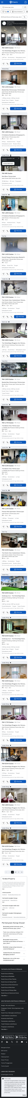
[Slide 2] (11, 43)
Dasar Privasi (5, 1060)
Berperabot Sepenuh (7, 917)
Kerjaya (3, 1053)
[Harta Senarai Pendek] (24, 28)
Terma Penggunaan (6, 1063)
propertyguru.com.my (7, 1074)
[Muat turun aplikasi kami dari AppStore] (7, 1037)
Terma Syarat (5, 1066)
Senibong (4, 894)
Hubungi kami (5, 1057)
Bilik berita (4, 1050)
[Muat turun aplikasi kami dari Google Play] (21, 1037)
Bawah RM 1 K (14, 900)
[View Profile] (14, 23)
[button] (19, 158)
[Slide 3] (12, 43)
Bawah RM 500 (5, 900)
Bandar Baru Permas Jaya (14, 894)
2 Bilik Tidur (11, 907)
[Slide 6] (16, 43)
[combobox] (13, 7)
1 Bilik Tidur (5, 907)
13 (15, 872)
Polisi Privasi (10, 1085)
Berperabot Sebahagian (19, 917)
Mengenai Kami (5, 1047)
